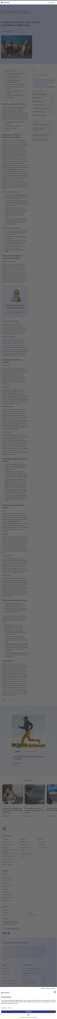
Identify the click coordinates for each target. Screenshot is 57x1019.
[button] (49, 2)
